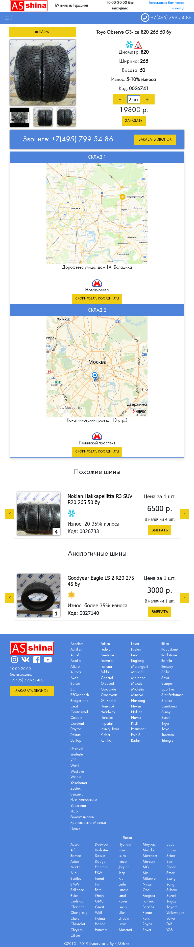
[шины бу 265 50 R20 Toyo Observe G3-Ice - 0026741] (43, 72)
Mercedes (150, 856)
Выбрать (160, 529)
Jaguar (124, 867)
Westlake (77, 772)
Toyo (165, 729)
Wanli (74, 766)
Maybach (150, 845)
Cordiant (77, 724)
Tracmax (168, 735)
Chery (74, 919)
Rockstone (169, 655)
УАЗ (169, 930)
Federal (106, 650)
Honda (100, 924)
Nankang (138, 701)
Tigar (165, 724)
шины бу (108, 944)
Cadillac (76, 901)
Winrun (75, 777)
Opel (146, 890)
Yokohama (78, 783)
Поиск (75, 829)
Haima (100, 919)
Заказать (133, 121)
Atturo (75, 667)
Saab (170, 845)
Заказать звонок (155, 140)
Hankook (107, 706)
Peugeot (149, 896)
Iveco (123, 862)
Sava (165, 678)
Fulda (105, 672)
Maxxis (136, 684)
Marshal (137, 672)
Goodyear (109, 695)
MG (146, 867)
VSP (73, 760)
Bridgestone (79, 701)
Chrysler (76, 930)
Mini (146, 873)
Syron (165, 718)
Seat (169, 862)
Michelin (137, 690)
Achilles (76, 650)
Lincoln (124, 919)
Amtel (74, 655)
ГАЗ (169, 924)
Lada (122, 885)
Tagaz (171, 901)
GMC (99, 901)
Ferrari (99, 879)
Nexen (136, 706)
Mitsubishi (150, 879)
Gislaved (107, 684)
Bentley (75, 879)
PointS (135, 735)
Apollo (75, 661)
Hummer (101, 930)
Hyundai (125, 845)
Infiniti (123, 850)
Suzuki (171, 896)
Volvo (170, 919)
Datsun (100, 856)
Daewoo (101, 845)
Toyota (172, 907)
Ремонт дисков (82, 817)
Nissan (148, 885)
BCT (73, 690)
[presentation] (9, 513)
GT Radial (108, 701)
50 (142, 70)
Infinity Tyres (110, 729)
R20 (145, 52)
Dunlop (75, 741)
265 (144, 61)
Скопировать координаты (97, 298)
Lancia (123, 890)
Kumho (106, 741)
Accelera (77, 644)
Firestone (107, 655)
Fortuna (106, 667)
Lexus (123, 907)
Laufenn (136, 650)
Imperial (107, 724)
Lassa (135, 644)
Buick (74, 896)
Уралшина (78, 806)
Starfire (166, 701)
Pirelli (134, 724)
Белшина (77, 795)
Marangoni (139, 667)
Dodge (100, 862)
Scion (170, 856)
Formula (107, 661)
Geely (99, 896)
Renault (148, 913)
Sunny (166, 712)
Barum (75, 684)
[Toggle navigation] (7, 18)
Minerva (137, 695)
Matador (138, 678)
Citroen (76, 936)
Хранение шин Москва (88, 823)
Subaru (171, 890)
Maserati (125, 930)
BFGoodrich (79, 695)
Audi (73, 873)
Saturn (171, 850)
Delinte (75, 735)
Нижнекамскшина (83, 800)
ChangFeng (78, 913)
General (107, 678)
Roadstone (169, 650)
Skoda (171, 867)
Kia (121, 879)
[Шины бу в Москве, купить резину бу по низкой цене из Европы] (29, 5)
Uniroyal (76, 749)
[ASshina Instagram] (14, 660)
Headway (108, 712)
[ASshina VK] (25, 660)
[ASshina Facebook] (36, 660)
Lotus (122, 924)
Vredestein (77, 755)
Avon (74, 678)
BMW (74, 885)
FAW (98, 873)
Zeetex (75, 789)
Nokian (136, 712)
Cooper (76, 718)
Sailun (166, 672)
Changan (77, 907)
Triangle (167, 741)
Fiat (97, 885)
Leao (134, 655)
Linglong (137, 661)
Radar (135, 741)
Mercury (149, 862)
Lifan (122, 913)
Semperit (168, 684)
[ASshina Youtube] (47, 660)
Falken (105, 644)
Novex (136, 718)
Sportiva (167, 690)
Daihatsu (101, 850)
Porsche (148, 907)
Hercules (107, 718)
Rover (147, 930)
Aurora (75, 672)
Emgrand (101, 867)
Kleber (105, 735)
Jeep (122, 873)
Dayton (76, 729)
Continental (79, 712)
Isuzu (122, 856)
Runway (167, 667)
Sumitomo (169, 706)
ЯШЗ (74, 811)
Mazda (148, 850)
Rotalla (166, 661)
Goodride (108, 690)
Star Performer (172, 695)
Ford (98, 890)
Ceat (74, 706)
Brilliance (77, 890)
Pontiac (148, 901)
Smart (170, 873)
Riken (165, 644)
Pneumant (138, 729)
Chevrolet (77, 924)
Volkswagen (175, 913)
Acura (74, 845)
